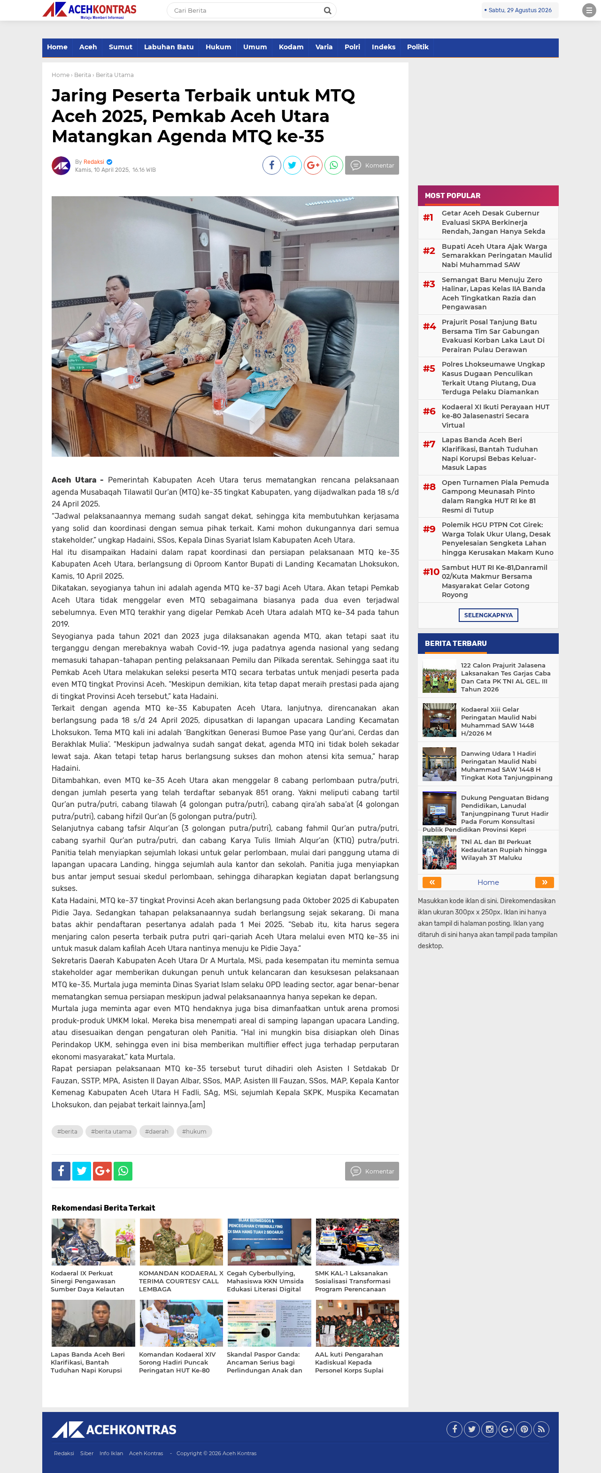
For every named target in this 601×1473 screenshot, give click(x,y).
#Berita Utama (111, 1131)
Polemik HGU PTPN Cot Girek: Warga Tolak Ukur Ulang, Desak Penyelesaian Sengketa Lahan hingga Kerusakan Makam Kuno (498, 539)
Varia (324, 47)
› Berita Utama (113, 74)
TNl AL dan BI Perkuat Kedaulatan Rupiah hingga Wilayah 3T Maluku (504, 849)
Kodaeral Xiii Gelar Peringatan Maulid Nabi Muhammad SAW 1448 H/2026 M (499, 721)
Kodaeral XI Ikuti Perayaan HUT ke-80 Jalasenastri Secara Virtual (495, 416)
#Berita (67, 1131)
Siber (86, 1453)
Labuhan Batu (169, 47)
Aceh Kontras (146, 1453)
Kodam (291, 47)
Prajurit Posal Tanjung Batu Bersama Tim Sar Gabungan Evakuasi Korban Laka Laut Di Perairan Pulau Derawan (493, 336)
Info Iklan (111, 1453)
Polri (352, 47)
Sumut (120, 47)
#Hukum (194, 1131)
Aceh (88, 47)
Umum (255, 47)
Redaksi (64, 1453)
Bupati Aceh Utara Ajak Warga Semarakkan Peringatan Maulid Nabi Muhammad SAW (497, 255)
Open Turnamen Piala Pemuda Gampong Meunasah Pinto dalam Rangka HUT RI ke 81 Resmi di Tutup (495, 496)
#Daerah (157, 1131)
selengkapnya (488, 615)
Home (57, 47)
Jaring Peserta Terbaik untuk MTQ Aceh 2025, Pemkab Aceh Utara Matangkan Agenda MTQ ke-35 (203, 115)
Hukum (218, 47)
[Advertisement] (488, 121)
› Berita (81, 74)
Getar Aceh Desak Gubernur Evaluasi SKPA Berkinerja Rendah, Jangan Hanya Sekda (494, 222)
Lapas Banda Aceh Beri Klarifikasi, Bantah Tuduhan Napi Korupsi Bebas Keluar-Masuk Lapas (490, 454)
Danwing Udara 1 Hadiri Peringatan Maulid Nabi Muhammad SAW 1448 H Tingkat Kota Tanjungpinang (507, 765)
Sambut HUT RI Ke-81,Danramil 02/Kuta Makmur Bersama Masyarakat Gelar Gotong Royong (494, 581)
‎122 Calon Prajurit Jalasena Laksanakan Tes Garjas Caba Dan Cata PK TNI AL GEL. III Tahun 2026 (506, 677)
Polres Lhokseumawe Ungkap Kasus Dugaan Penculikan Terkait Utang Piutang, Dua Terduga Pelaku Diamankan (493, 378)
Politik (418, 47)
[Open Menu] (589, 10)
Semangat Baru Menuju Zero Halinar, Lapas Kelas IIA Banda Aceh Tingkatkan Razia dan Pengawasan (494, 294)
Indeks (383, 47)
